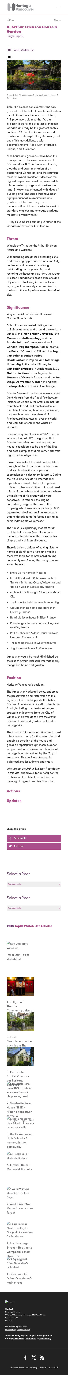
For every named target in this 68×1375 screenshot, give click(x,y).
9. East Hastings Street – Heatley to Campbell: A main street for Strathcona (19, 1252)
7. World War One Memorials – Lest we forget (20, 1208)
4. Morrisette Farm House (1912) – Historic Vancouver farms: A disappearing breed (20, 1111)
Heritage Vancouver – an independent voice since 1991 (34, 1367)
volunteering (45, 1338)
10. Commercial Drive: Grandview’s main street (19, 1278)
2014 (9, 57)
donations (31, 1338)
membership (19, 1338)
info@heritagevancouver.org (17, 1329)
